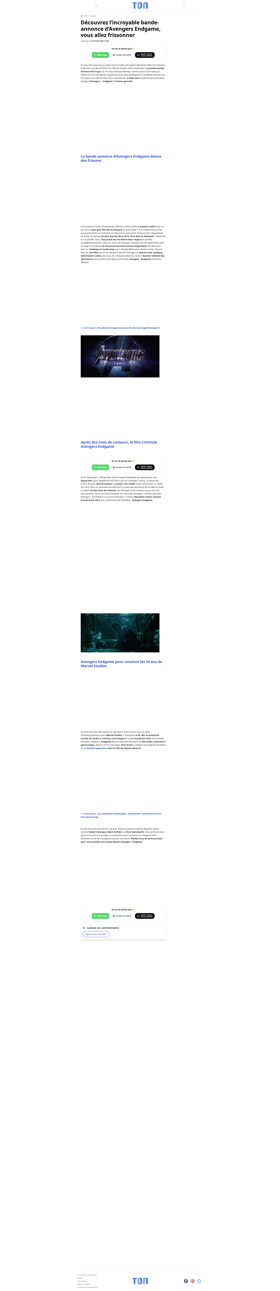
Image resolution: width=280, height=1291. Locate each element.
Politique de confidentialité (87, 1287)
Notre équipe (82, 1281)
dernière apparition (97, 748)
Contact (80, 1278)
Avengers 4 (98, 71)
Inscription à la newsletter (87, 1275)
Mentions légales (84, 1284)
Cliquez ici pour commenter (95, 934)
